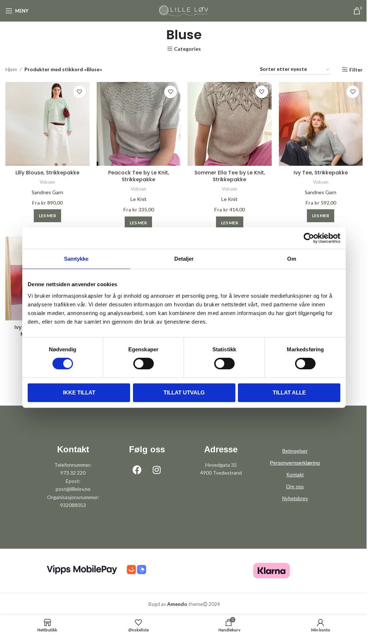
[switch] (140, 363)
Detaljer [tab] (181, 259)
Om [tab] (289, 259)
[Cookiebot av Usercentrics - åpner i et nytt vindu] (306, 238)
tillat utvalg (181, 392)
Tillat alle (286, 392)
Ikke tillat (76, 392)
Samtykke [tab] (73, 259)
